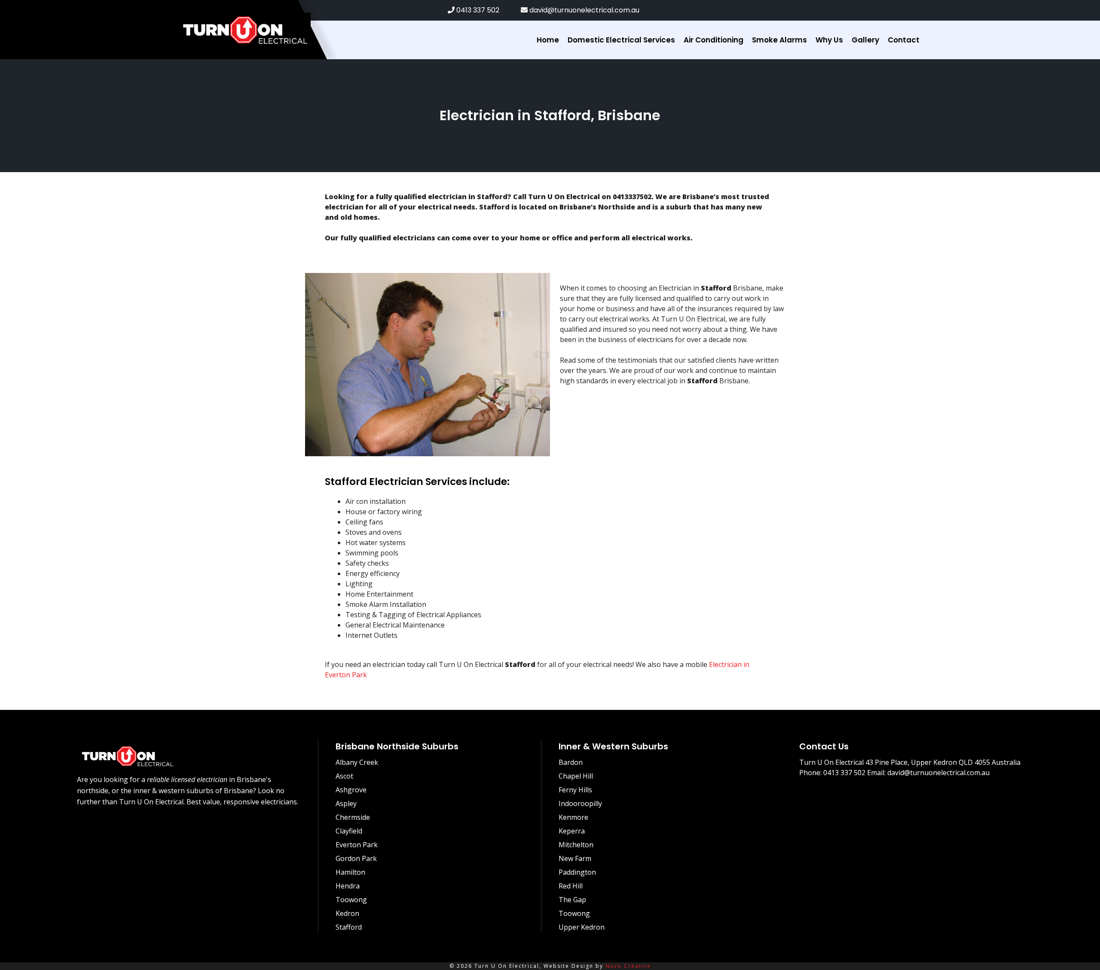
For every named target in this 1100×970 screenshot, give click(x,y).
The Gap (572, 899)
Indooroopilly (580, 803)
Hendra (348, 886)
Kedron (347, 913)
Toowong (351, 899)
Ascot (344, 776)
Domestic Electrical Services (621, 40)
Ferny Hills (575, 789)
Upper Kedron (582, 927)
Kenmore (573, 817)
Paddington (577, 872)
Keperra (572, 831)
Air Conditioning (713, 40)
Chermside (353, 817)
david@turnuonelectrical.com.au (583, 10)
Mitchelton (576, 844)
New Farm (575, 858)
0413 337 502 (477, 10)
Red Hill (571, 886)
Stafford (349, 927)
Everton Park (357, 844)
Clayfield (349, 831)
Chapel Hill (576, 776)
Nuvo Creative (628, 966)
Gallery (865, 40)
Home (548, 40)
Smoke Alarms (779, 40)
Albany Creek (357, 762)
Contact (904, 40)
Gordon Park (356, 858)
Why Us (829, 40)
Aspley (346, 803)
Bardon (571, 762)
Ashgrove (351, 789)
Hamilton (350, 872)
